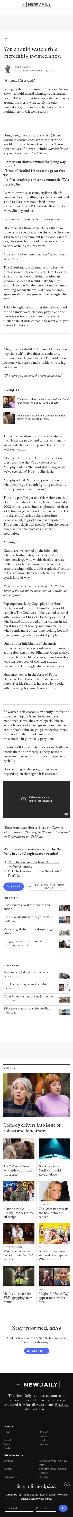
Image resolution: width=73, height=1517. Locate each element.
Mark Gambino (22, 66)
